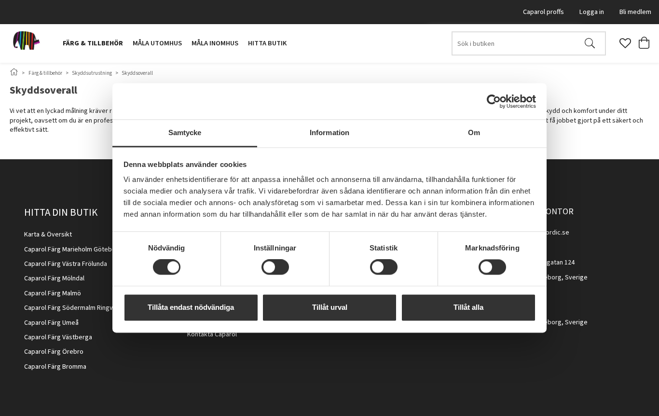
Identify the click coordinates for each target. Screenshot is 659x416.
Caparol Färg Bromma (55, 367)
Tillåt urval (329, 307)
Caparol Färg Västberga (58, 337)
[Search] (590, 43)
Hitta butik (267, 43)
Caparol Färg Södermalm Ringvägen (75, 308)
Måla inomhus (215, 43)
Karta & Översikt (48, 234)
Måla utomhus (157, 43)
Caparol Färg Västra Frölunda (65, 264)
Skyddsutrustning (92, 73)
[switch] (275, 267)
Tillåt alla (468, 307)
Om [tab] (474, 132)
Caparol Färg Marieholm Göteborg (73, 249)
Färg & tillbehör (93, 43)
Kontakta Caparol (212, 334)
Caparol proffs (543, 12)
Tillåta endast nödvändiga (191, 307)
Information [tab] (329, 132)
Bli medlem (635, 12)
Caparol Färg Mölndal (54, 278)
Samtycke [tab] (185, 132)
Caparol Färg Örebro (53, 352)
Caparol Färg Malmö (52, 293)
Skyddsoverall (137, 73)
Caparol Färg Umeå (51, 323)
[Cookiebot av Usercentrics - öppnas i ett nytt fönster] (494, 101)
